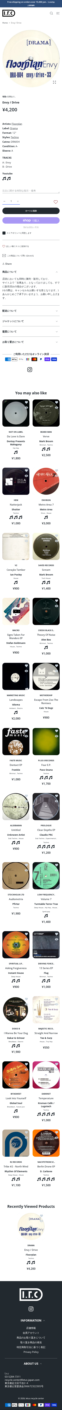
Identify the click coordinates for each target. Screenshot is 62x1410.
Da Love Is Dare (16, 436)
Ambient (12, 708)
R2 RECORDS (16, 1162)
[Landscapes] (15, 676)
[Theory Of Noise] (46, 611)
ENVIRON (46, 500)
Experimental (51, 838)
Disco (43, 513)
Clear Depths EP (46, 830)
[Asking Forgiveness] (15, 944)
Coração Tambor (16, 569)
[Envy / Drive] (31, 1226)
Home (5, 22)
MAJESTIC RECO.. (46, 1029)
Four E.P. (46, 764)
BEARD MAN (46, 432)
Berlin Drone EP (46, 1166)
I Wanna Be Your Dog (16, 1033)
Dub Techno (12, 838)
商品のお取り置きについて (31, 1337)
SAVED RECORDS (46, 565)
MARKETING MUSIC (16, 695)
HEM (16, 500)
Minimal (43, 445)
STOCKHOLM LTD (16, 895)
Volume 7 (46, 899)
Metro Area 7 (46, 504)
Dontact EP (16, 764)
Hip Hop (16, 448)
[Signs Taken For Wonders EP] (15, 611)
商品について (9, 271)
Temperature (46, 1098)
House (49, 513)
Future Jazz (20, 1107)
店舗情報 (31, 1328)
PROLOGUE (46, 825)
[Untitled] (15, 806)
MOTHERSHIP (46, 695)
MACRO (16, 630)
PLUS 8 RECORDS (46, 760)
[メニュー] (58, 13)
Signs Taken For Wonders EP (16, 636)
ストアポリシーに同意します (19, 233)
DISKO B (16, 1029)
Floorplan (17, 123)
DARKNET (46, 1094)
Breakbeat (12, 1042)
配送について (9, 310)
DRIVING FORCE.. (46, 964)
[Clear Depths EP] (46, 806)
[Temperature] (46, 1074)
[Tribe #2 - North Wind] (15, 1143)
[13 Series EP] (46, 944)
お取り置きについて (13, 341)
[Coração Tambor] (15, 546)
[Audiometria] (15, 875)
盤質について (9, 331)
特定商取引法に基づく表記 (31, 1347)
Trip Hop (49, 1042)
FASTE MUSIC (16, 760)
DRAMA (31, 1245)
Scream (46, 569)
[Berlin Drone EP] (46, 1143)
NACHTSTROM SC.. (46, 1162)
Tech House (46, 578)
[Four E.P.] (46, 741)
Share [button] (8, 263)
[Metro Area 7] (46, 481)
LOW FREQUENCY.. (46, 895)
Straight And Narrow (46, 1033)
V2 (16, 565)
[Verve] (46, 413)
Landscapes (16, 699)
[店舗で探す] (51, 13)
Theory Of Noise (46, 634)
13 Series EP (46, 968)
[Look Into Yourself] (15, 1074)
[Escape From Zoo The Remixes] (46, 676)
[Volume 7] (46, 875)
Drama (14, 128)
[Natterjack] (15, 481)
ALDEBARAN (16, 825)
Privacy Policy (31, 1351)
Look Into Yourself (16, 1098)
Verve (46, 436)
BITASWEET (16, 1094)
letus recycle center (35, 1398)
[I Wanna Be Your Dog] (15, 1009)
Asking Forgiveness (16, 968)
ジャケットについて (13, 321)
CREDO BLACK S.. (46, 630)
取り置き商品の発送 (31, 1342)
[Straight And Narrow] (46, 1009)
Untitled (16, 830)
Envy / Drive (31, 1249)
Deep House (38, 907)
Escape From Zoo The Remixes (46, 701)
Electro (20, 708)
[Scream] (46, 546)
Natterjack (16, 504)
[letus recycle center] (8, 13)
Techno (15, 137)
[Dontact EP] (15, 741)
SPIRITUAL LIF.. (16, 964)
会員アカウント (31, 1332)
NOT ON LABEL (16, 432)
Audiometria (16, 899)
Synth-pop (46, 911)
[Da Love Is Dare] (15, 413)
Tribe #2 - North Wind (16, 1166)
